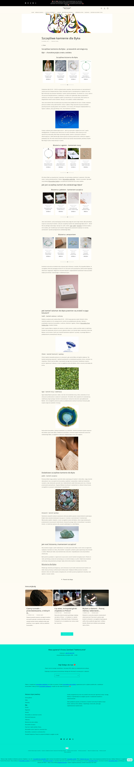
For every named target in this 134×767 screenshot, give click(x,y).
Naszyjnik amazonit (85, 253)
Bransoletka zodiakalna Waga (73, 209)
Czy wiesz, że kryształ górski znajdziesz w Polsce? (66, 609)
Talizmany (27, 719)
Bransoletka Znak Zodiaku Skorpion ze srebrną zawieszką (48, 164)
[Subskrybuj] (77, 675)
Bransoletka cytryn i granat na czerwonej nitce (36, 729)
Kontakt (27, 712)
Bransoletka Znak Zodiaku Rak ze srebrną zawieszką (48, 209)
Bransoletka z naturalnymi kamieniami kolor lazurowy (48, 253)
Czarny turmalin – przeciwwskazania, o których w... (38, 610)
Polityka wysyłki (102, 750)
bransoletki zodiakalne (45, 686)
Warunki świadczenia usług (93, 750)
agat (71, 225)
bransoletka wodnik (71, 759)
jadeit (74, 225)
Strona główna (28, 697)
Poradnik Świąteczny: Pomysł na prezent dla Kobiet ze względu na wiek (41, 734)
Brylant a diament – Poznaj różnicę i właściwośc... (93, 609)
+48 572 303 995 (69, 653)
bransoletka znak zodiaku (69, 684)
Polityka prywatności (82, 750)
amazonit (79, 225)
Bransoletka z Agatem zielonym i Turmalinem (73, 76)
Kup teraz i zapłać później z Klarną (33, 727)
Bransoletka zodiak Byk (69, 179)
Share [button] (44, 45)
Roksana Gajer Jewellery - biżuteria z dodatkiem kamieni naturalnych (44, 750)
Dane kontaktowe (67, 752)
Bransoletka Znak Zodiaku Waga (86, 209)
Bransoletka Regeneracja (61, 164)
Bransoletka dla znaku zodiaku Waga (60, 209)
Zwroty (26, 707)
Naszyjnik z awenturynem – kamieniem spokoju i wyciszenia (85, 164)
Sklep (26, 700)
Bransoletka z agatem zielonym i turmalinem (86, 76)
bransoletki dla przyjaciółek (39, 759)
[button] (40, 12)
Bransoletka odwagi (93, 760)
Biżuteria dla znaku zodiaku (31, 722)
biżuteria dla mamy (84, 759)
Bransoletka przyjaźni (48, 760)
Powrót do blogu (68, 579)
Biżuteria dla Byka (49, 564)
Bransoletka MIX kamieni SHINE (60, 76)
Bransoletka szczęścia (24, 760)
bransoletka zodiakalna (42, 684)
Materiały (27, 702)
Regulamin (27, 709)
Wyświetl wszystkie (67, 633)
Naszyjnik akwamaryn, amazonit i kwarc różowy (73, 253)
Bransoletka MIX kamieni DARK (48, 76)
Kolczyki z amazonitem (61, 253)
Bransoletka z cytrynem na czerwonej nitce (35, 731)
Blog (26, 705)
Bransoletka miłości (113, 760)
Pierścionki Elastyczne (30, 717)
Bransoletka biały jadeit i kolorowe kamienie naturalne (73, 164)
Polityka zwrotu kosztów (72, 750)
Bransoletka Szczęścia (30, 724)
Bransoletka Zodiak (54, 181)
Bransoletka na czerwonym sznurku (33, 714)
